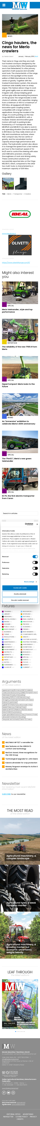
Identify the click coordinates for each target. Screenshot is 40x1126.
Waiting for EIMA (30, 642)
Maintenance (9, 642)
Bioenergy (8, 647)
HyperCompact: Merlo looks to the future (18, 385)
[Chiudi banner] (37, 524)
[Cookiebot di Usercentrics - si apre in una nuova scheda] (25, 524)
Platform (17, 710)
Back (36, 56)
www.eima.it (21, 1102)
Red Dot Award (27, 710)
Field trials (6, 695)
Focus (25, 662)
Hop (28, 697)
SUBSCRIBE (6, 794)
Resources (27, 611)
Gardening (8, 665)
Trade (35, 714)
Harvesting (21, 695)
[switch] (35, 562)
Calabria (29, 690)
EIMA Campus (28, 619)
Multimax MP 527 (8, 710)
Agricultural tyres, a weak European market (21, 904)
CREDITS (20, 1119)
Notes (6, 662)
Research (26, 652)
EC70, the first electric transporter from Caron (18, 497)
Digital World (9, 619)
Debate (25, 637)
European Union (32, 693)
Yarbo (29, 719)
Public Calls (9, 627)
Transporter (17, 194)
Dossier (7, 624)
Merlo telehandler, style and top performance (17, 310)
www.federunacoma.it (10, 1088)
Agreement (6, 690)
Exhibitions (27, 647)
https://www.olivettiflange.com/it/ (16, 262)
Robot (5, 712)
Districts (8, 652)
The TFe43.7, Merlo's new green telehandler (16, 459)
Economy (17, 693)
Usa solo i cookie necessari (20, 600)
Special (26, 657)
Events (25, 660)
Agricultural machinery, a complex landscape (21, 857)
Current (26, 667)
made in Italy (27, 705)
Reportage (8, 657)
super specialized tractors (11, 714)
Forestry (13, 695)
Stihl (9, 712)
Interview (27, 614)
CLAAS (5, 693)
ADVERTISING (28, 1114)
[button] (15, 1031)
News (6, 660)
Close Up (7, 667)
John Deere (29, 700)
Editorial (26, 616)
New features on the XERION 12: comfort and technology (18, 747)
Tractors (29, 714)
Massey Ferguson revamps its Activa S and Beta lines (21, 767)
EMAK (23, 693)
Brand (6, 622)
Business (7, 632)
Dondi (10, 693)
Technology (28, 649)
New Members (28, 632)
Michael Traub (21, 707)
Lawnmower (13, 702)
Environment (9, 649)
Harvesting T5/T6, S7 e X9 (11, 697)
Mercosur (12, 707)
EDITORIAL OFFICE (13, 1114)
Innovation (27, 622)
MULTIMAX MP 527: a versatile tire (19, 742)
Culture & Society (30, 639)
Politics (7, 644)
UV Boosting (21, 717)
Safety (6, 639)
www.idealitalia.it (9, 233)
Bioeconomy (9, 629)
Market (26, 665)
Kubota (5, 702)
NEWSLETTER (8, 1117)
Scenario (26, 627)
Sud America (16, 712)
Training (7, 611)
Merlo (9, 194)
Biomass (26, 655)
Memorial (8, 616)
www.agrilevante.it (18, 1104)
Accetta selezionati (20, 594)
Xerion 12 (23, 719)
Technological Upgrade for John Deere (21, 759)
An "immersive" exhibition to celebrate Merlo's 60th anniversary (18, 422)
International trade (18, 700)
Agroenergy (28, 644)
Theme (6, 634)
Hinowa (22, 697)
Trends (25, 629)
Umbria (13, 717)
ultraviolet (6, 717)
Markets (7, 655)
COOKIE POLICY (22, 1117)
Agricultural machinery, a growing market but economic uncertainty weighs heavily (21, 948)
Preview (26, 624)
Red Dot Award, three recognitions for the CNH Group (21, 753)
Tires (23, 714)
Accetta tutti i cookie (20, 588)
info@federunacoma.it (10, 1059)
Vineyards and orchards (11, 719)
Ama (19, 690)
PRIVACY (33, 1117)
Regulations (9, 637)
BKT (24, 690)
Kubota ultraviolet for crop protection (21, 762)
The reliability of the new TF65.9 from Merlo (19, 348)
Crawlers (27, 194)
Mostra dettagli (29, 582)
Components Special (31, 634)
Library (7, 614)
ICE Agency (6, 700)
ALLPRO (14, 690)
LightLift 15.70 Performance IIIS (12, 705)
